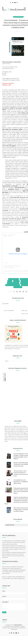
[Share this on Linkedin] (26, 291)
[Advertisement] (14, 401)
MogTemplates (18, 625)
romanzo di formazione (12, 285)
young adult (17, 287)
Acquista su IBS (6, 85)
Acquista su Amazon (8, 83)
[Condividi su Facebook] (14, 291)
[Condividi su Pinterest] (23, 291)
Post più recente (9, 310)
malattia (16, 281)
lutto (9, 281)
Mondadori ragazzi (13, 283)
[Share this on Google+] (20, 291)
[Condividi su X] (17, 291)
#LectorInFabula (18, 16)
